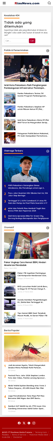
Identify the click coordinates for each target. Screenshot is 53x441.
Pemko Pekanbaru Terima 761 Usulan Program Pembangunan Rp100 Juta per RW (32, 94)
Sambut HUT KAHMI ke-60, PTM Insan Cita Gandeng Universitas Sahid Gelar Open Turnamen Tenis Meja (27, 407)
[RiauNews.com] (27, 3)
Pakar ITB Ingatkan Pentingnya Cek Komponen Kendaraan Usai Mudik (32, 274)
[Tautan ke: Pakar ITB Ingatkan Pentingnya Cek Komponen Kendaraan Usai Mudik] (9, 277)
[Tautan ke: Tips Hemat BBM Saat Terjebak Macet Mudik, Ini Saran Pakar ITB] (9, 317)
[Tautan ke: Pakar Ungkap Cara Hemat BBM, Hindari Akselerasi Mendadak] (26, 245)
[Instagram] (34, 423)
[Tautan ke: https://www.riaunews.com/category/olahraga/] (47, 151)
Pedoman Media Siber (38, 435)
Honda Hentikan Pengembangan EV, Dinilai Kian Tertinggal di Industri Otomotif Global (32, 301)
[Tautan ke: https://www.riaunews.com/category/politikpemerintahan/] (47, 50)
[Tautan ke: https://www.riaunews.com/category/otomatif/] (47, 227)
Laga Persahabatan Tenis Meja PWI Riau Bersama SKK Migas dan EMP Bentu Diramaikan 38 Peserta (26, 397)
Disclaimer (17, 437)
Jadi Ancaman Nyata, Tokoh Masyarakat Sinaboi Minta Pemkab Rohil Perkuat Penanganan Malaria (26, 366)
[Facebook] (19, 423)
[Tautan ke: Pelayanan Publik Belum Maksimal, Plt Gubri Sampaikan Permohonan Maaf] (9, 137)
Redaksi (5, 435)
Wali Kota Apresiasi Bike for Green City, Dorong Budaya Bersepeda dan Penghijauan (28, 217)
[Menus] (4, 3)
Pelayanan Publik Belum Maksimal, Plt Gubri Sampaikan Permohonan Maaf (33, 134)
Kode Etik (6, 437)
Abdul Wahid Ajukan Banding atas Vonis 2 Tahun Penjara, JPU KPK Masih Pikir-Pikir (27, 386)
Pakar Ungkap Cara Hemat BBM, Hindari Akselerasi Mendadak (25, 263)
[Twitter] (24, 423)
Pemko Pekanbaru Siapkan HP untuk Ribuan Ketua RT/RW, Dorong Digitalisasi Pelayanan (31, 108)
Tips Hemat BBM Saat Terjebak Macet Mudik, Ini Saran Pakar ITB (32, 314)
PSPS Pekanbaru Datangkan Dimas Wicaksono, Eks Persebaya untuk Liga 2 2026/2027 (26, 186)
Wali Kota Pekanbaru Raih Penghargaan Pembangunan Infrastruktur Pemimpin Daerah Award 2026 (25, 86)
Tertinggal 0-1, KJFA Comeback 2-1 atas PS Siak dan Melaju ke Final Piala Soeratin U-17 (27, 202)
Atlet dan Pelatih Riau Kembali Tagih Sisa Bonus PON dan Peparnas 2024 (26, 209)
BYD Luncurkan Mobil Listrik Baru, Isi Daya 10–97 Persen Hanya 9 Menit (33, 287)
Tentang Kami (41, 432)
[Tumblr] (29, 423)
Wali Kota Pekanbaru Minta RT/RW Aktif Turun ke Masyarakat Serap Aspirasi (33, 121)
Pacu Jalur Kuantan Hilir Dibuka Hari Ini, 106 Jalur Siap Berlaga (28, 194)
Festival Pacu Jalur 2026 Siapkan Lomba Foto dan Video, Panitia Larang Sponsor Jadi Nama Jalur (26, 376)
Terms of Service (19, 435)
